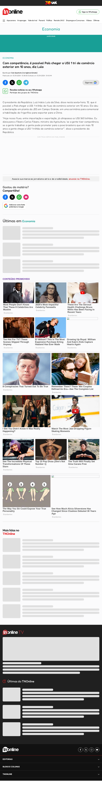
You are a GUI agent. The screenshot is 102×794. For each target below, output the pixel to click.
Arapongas (21, 20)
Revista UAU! (59, 20)
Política (49, 20)
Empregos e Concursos (75, 20)
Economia (51, 29)
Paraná (42, 20)
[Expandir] (98, 774)
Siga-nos (88, 82)
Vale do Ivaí (32, 20)
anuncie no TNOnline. (79, 178)
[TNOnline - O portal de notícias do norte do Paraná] (13, 12)
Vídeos (89, 20)
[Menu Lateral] (4, 21)
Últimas (96, 20)
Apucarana (11, 20)
